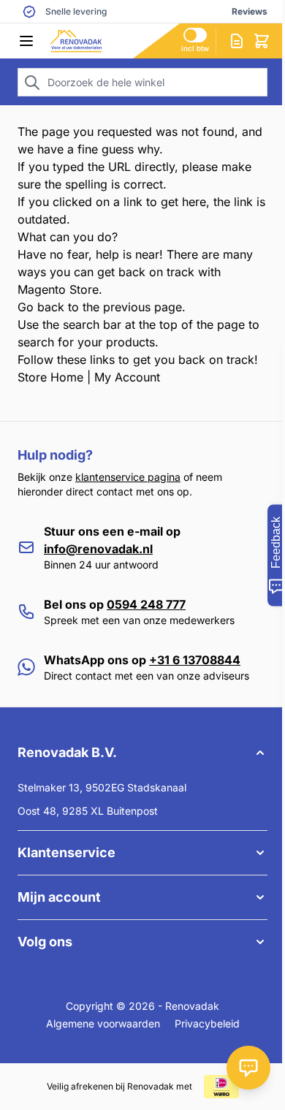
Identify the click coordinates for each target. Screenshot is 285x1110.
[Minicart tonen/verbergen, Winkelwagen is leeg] (261, 41)
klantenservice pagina (127, 477)
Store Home (50, 377)
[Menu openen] (26, 40)
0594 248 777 (146, 604)
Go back (41, 307)
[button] (142, 753)
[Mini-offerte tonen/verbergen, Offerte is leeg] (236, 41)
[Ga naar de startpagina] (115, 41)
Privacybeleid (207, 1023)
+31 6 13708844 (194, 660)
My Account (127, 377)
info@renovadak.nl (98, 548)
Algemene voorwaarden (103, 1023)
